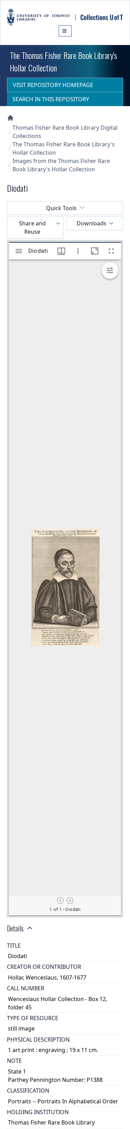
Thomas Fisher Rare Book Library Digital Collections (65, 132)
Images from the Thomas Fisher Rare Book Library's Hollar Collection (61, 165)
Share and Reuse (32, 227)
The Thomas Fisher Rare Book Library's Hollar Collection (63, 148)
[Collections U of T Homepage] (10, 117)
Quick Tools (61, 208)
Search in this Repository (50, 99)
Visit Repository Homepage (53, 85)
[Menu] (65, 30)
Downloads (91, 223)
